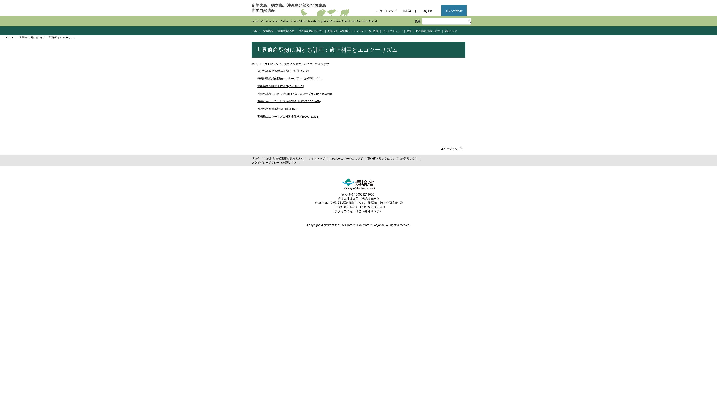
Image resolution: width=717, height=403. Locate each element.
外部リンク (451, 30)
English (427, 11)
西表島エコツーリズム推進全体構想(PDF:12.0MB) (288, 116)
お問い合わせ (454, 11)
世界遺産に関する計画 (428, 30)
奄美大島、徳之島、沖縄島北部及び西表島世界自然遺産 (289, 8)
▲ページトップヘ (452, 148)
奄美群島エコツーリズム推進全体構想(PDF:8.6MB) (289, 101)
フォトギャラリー (392, 30)
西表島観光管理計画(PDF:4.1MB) (277, 109)
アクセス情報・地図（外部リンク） (358, 211)
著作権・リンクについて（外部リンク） (392, 158)
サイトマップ (388, 11)
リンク (256, 158)
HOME (255, 30)
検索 (418, 21)
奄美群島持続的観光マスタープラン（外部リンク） (289, 78)
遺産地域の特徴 (285, 30)
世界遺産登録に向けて (311, 30)
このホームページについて (346, 158)
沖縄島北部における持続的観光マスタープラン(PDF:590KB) (294, 94)
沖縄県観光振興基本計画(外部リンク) (280, 86)
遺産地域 (268, 30)
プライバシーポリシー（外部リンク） (275, 162)
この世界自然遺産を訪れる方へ (284, 158)
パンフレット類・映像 (366, 30)
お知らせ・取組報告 (339, 30)
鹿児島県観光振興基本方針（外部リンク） (284, 71)
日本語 (407, 11)
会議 (409, 30)
